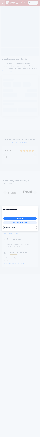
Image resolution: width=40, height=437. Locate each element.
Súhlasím (20, 218)
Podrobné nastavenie (20, 223)
